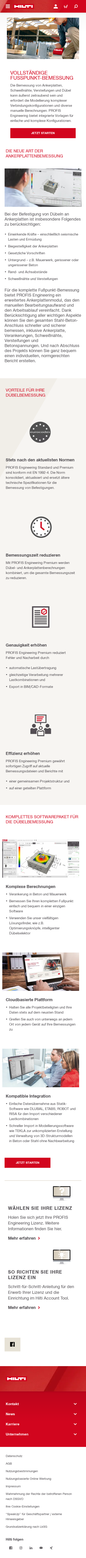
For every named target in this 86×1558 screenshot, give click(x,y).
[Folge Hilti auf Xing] (51, 1548)
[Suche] (76, 6)
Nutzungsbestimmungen (22, 1471)
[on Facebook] (12, 1344)
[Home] (23, 6)
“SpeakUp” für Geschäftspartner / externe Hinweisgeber (34, 1516)
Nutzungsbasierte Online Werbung (28, 1478)
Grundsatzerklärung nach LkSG (26, 1526)
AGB (9, 1463)
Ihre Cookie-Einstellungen (22, 1506)
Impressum (13, 1486)
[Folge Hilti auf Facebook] (11, 1548)
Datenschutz (14, 1455)
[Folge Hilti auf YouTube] (41, 1548)
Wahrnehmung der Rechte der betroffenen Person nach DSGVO (39, 1496)
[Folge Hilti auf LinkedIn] (31, 1548)
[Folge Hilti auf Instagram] (21, 1548)
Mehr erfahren (22, 1238)
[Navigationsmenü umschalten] (8, 6)
